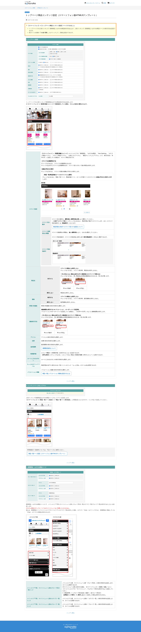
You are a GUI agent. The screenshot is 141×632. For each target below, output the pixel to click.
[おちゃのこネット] (70, 627)
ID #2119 (27, 12)
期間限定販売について (49, 348)
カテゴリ (112, 3)
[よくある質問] (32, 3)
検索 (105, 3)
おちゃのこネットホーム (93, 3)
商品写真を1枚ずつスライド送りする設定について (68, 227)
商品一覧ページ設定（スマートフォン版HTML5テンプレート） (47, 453)
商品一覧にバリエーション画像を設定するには (56, 373)
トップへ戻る (70, 381)
